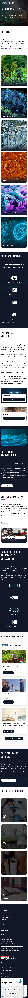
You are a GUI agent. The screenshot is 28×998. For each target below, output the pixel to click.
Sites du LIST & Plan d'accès (7, 976)
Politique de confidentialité (7, 941)
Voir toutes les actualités (14, 738)
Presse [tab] (11, 645)
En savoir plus (14, 399)
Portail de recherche (5, 917)
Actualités (3, 922)
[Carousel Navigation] (14, 535)
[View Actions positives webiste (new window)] (5, 959)
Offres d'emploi (4, 919)
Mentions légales (5, 937)
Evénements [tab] (18, 645)
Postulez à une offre (9, 780)
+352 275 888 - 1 (6, 973)
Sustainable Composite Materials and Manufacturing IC (13, 537)
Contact (2, 924)
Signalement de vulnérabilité (7, 943)
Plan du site (3, 934)
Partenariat (3, 915)
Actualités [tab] (5, 645)
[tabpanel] (14, 696)
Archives (3, 952)
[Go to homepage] (7, 3)
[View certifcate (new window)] (13, 958)
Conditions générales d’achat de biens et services (12, 946)
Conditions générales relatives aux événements (11, 948)
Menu (24, 2)
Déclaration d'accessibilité (7, 939)
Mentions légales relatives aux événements (10, 950)
